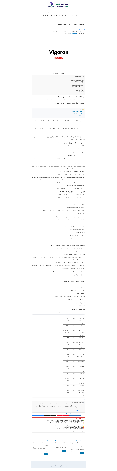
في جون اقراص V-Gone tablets (76, 115)
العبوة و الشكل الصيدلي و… (78, 90)
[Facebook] (77, 424)
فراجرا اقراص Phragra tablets (76, 111)
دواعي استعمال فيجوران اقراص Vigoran (77, 80)
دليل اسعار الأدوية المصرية (56, 15)
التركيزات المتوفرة (80, 89)
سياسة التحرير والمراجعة (73, 15)
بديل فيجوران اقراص (80, 94)
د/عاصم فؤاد (82, 29)
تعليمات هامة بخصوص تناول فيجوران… (77, 86)
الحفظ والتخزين (80, 91)
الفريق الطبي (64, 15)
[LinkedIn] (76, 424)
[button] (58, 17)
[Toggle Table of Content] (83, 76)
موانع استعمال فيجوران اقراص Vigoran (77, 84)
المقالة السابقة (81, 463)
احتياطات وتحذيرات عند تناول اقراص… (77, 85)
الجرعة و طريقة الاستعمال (79, 81)
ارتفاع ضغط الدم (73, 33)
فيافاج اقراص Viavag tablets (60, 469)
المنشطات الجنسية (62, 426)
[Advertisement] (58, 268)
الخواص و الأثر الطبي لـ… (79, 79)
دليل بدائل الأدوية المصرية (44, 15)
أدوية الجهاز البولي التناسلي (71, 426)
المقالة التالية (35, 463)
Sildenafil (79, 426)
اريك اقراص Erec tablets (77, 113)
